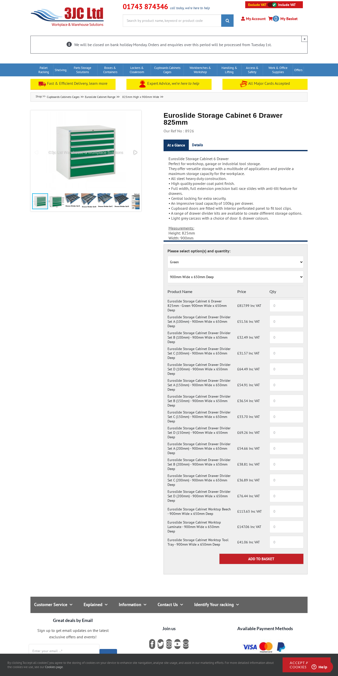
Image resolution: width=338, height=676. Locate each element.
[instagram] (169, 644)
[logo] (67, 6)
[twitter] (161, 644)
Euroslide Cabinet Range (100, 97)
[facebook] (152, 644)
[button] (86, 152)
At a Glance (176, 145)
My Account (255, 18)
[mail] (186, 644)
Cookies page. (54, 667)
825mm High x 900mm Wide (140, 97)
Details (197, 145)
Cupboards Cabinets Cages (63, 97)
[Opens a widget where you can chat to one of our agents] (319, 667)
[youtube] (177, 644)
